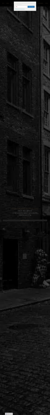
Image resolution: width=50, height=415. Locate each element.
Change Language (31, 6)
